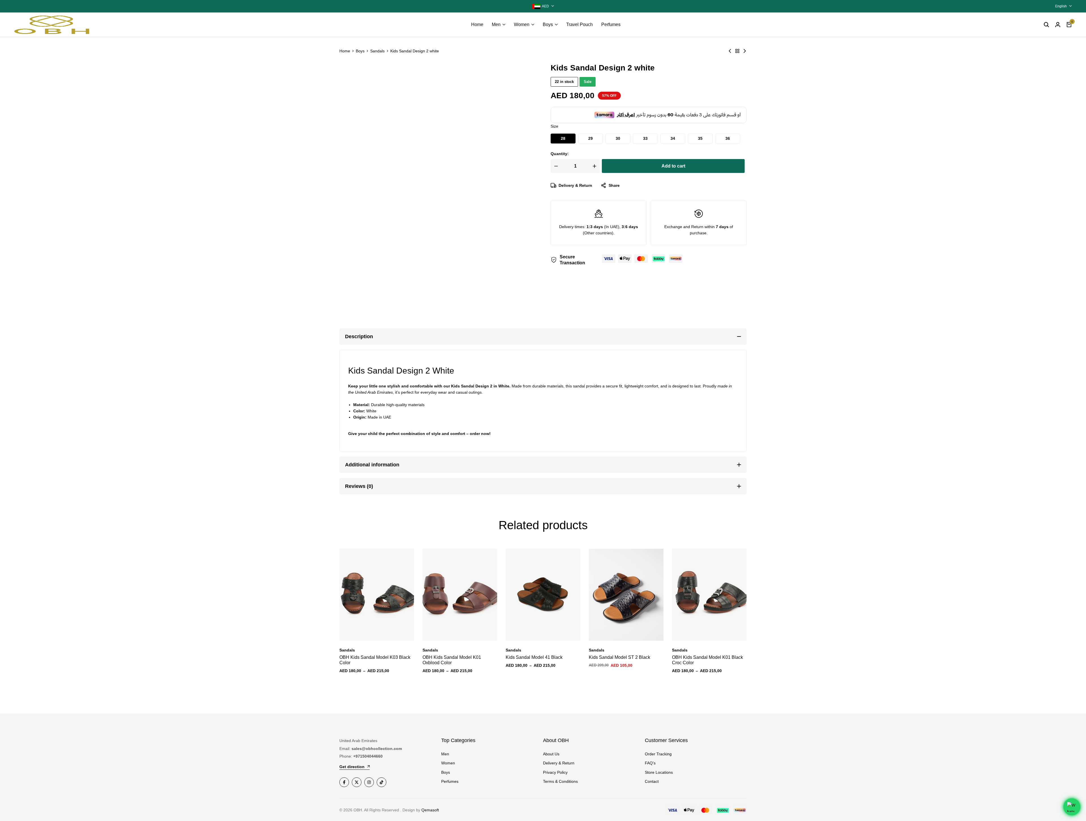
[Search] (1046, 24)
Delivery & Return (575, 185)
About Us (551, 754)
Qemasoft (430, 810)
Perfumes (610, 24)
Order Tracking (658, 754)
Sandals (377, 51)
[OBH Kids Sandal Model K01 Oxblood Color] (460, 595)
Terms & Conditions (560, 781)
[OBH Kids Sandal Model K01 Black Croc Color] (709, 595)
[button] (563, 138)
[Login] (1057, 24)
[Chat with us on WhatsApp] (1071, 806)
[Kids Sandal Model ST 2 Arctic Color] (730, 51)
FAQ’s (650, 763)
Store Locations (659, 772)
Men (496, 24)
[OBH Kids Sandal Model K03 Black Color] (376, 595)
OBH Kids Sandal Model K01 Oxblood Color (452, 660)
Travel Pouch (579, 24)
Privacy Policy (555, 772)
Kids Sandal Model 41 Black (534, 657)
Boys (548, 24)
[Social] (344, 782)
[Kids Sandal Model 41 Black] (543, 595)
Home (477, 24)
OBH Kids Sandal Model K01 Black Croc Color (707, 660)
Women (521, 24)
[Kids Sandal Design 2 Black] (745, 51)
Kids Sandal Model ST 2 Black (619, 657)
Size (554, 126)
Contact (652, 781)
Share (614, 185)
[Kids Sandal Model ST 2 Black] (626, 595)
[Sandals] (737, 51)
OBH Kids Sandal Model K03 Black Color (374, 660)
